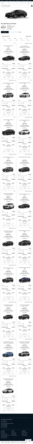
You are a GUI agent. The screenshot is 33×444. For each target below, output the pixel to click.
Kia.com (19, 442)
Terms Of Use (8, 442)
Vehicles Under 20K (4, 437)
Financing (24, 431)
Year (3, 38)
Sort (26, 38)
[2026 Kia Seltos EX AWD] (24, 132)
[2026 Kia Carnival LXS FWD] (24, 243)
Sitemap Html (13, 442)
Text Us (13, 77)
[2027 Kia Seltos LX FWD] (8, 132)
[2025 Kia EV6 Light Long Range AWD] (8, 391)
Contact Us (4, 421)
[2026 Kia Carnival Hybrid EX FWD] (8, 317)
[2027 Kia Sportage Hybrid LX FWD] (8, 206)
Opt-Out (17, 442)
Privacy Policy (6, 442)
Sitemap (11, 442)
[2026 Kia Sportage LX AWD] (8, 95)
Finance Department (25, 435)
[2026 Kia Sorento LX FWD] (8, 169)
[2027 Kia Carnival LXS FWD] (24, 280)
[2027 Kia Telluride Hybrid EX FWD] (24, 317)
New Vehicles (3, 432)
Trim (21, 38)
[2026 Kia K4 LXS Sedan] (8, 58)
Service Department (14, 435)
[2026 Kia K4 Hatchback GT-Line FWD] (24, 58)
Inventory (3, 431)
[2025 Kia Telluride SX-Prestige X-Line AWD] (24, 354)
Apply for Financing (24, 432)
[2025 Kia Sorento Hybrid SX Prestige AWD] (8, 354)
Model (15, 38)
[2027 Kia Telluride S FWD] (8, 280)
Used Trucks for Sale (4, 436)
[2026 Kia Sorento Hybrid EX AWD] (8, 243)
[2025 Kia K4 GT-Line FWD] (24, 206)
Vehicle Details (8, 75)
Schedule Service (13, 432)
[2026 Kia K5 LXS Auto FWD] (24, 95)
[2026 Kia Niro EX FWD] (24, 169)
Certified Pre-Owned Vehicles (5, 435)
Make (9, 38)
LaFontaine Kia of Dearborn (3, 442)
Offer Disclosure (8, 53)
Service (12, 431)
